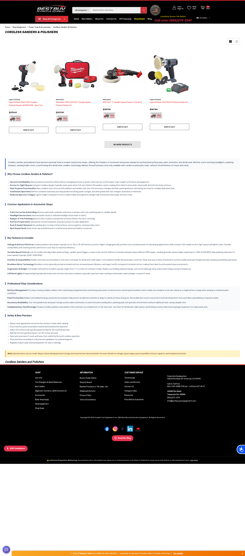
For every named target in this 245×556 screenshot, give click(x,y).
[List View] (237, 41)
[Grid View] (230, 41)
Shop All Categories (52, 19)
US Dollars (203, 18)
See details (178, 553)
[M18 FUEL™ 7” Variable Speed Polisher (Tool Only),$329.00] (122, 74)
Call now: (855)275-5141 (173, 20)
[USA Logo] (155, 10)
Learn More (194, 460)
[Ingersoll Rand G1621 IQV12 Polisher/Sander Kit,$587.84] (169, 74)
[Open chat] (6, 549)
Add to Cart (28, 130)
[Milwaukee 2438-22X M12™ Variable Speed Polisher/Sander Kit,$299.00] (75, 74)
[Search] (143, 10)
